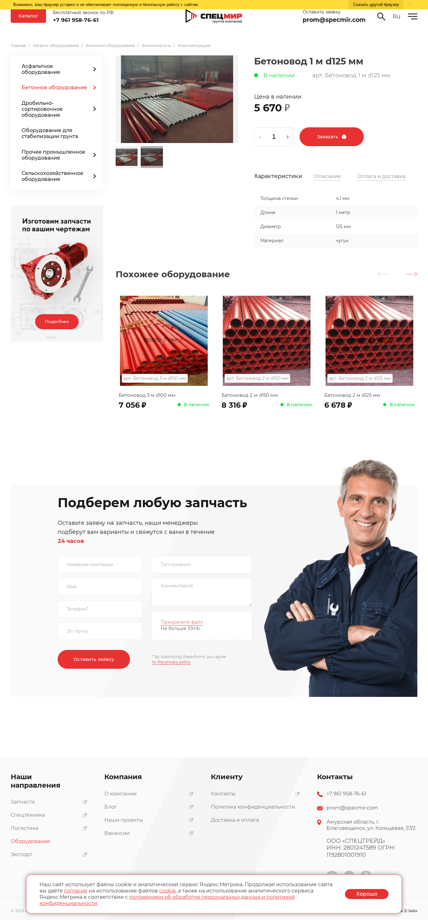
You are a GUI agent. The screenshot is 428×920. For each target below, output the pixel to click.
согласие (75, 891)
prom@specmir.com (334, 19)
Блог (110, 807)
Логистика (24, 828)
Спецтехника (28, 815)
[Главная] (214, 16)
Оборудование (30, 841)
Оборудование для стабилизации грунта (50, 133)
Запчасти (23, 802)
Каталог (28, 16)
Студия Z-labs (402, 910)
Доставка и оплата (235, 820)
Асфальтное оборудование (41, 69)
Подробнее (57, 321)
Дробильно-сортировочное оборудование (42, 109)
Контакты (223, 794)
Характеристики (278, 176)
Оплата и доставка (381, 176)
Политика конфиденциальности (253, 807)
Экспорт (21, 854)
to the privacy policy (171, 662)
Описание (327, 176)
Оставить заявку (94, 659)
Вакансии (117, 833)
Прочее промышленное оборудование (53, 155)
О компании (120, 794)
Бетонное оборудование (54, 87)
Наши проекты (123, 820)
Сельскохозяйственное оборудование (52, 176)
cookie (167, 891)
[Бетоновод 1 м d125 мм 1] (177, 99)
